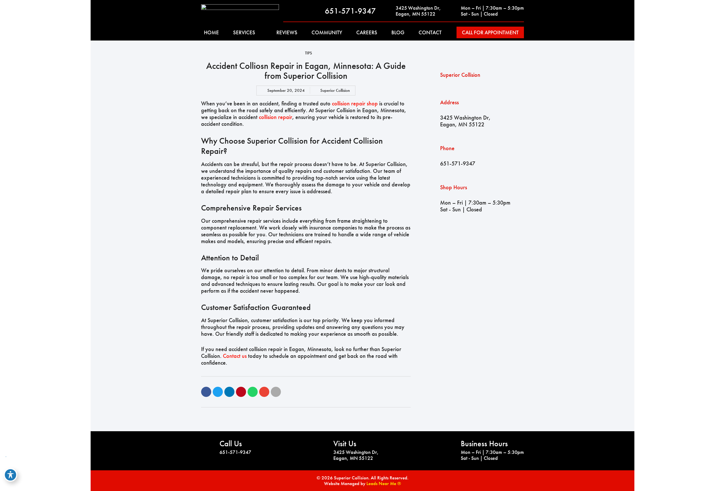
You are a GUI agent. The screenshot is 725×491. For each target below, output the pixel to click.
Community (327, 32)
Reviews (286, 32)
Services (244, 32)
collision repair (275, 117)
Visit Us (344, 444)
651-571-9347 (350, 11)
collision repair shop (355, 103)
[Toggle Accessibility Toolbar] (10, 475)
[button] (206, 392)
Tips (308, 53)
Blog (397, 32)
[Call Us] (208, 447)
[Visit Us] (322, 447)
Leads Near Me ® (383, 483)
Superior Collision (460, 74)
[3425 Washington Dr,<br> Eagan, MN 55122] (388, 11)
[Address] (433, 113)
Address (449, 102)
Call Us (230, 444)
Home (211, 32)
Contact (430, 32)
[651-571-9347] (318, 11)
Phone (447, 148)
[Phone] (433, 156)
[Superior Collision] (433, 75)
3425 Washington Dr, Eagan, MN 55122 (418, 11)
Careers (366, 32)
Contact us (235, 356)
